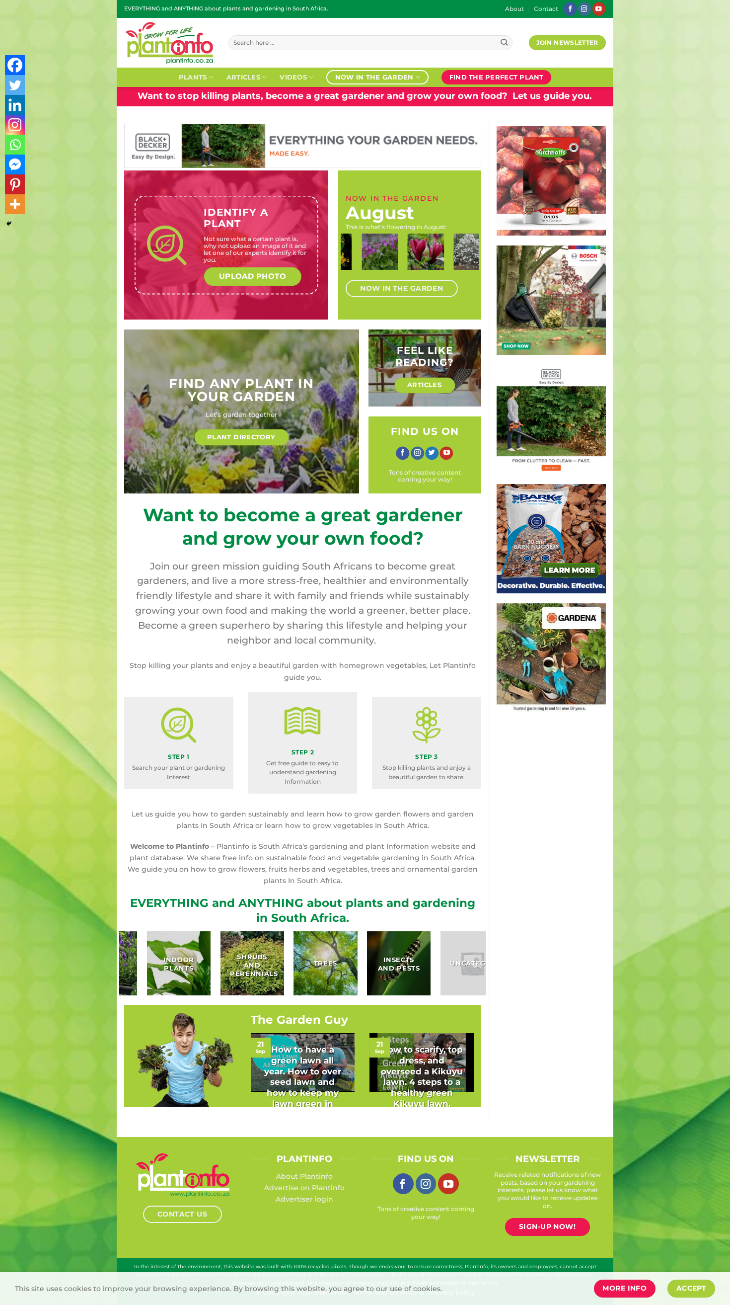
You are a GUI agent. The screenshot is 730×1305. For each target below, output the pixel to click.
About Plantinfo (304, 1176)
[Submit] (504, 43)
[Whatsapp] (15, 145)
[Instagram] (15, 125)
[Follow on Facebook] (570, 8)
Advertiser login (304, 1199)
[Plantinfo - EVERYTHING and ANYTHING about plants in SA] (169, 43)
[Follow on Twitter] (431, 453)
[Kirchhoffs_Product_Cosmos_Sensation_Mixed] (551, 180)
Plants (193, 77)
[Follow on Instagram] (584, 8)
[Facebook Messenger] (15, 164)
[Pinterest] (15, 184)
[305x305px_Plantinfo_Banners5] (551, 299)
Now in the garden (374, 77)
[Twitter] (15, 85)
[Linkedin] (15, 105)
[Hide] (9, 224)
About (514, 8)
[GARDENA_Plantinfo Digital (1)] (551, 657)
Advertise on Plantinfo (304, 1187)
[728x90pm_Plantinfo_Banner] (302, 145)
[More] (15, 204)
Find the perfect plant (496, 77)
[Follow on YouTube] (598, 8)
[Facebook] (15, 65)
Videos (293, 77)
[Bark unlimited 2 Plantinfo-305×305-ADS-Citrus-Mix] (551, 538)
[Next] (463, 260)
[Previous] (356, 260)
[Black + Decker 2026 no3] (551, 418)
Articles (243, 77)
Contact (546, 8)
